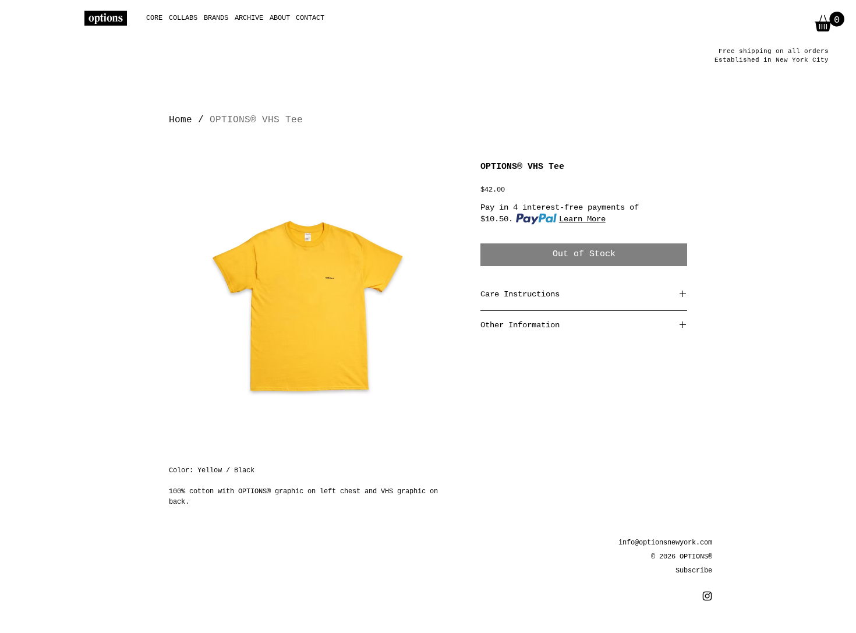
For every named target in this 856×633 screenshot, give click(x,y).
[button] (829, 21)
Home (180, 120)
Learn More (582, 219)
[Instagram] (707, 596)
